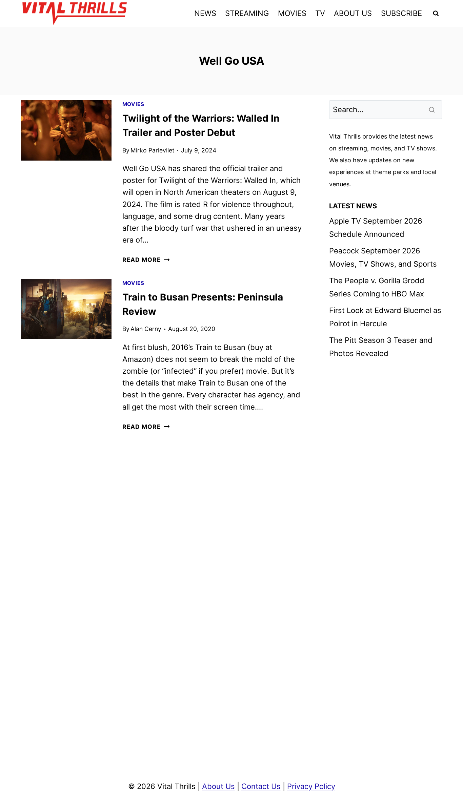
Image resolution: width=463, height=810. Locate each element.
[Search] (432, 109)
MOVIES (292, 13)
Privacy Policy (311, 786)
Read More (146, 259)
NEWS (205, 13)
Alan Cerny (145, 328)
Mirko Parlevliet (152, 150)
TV (320, 13)
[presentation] (66, 130)
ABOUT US (353, 13)
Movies (133, 104)
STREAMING (247, 13)
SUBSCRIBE (401, 13)
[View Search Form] (436, 13)
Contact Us (261, 786)
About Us (218, 786)
